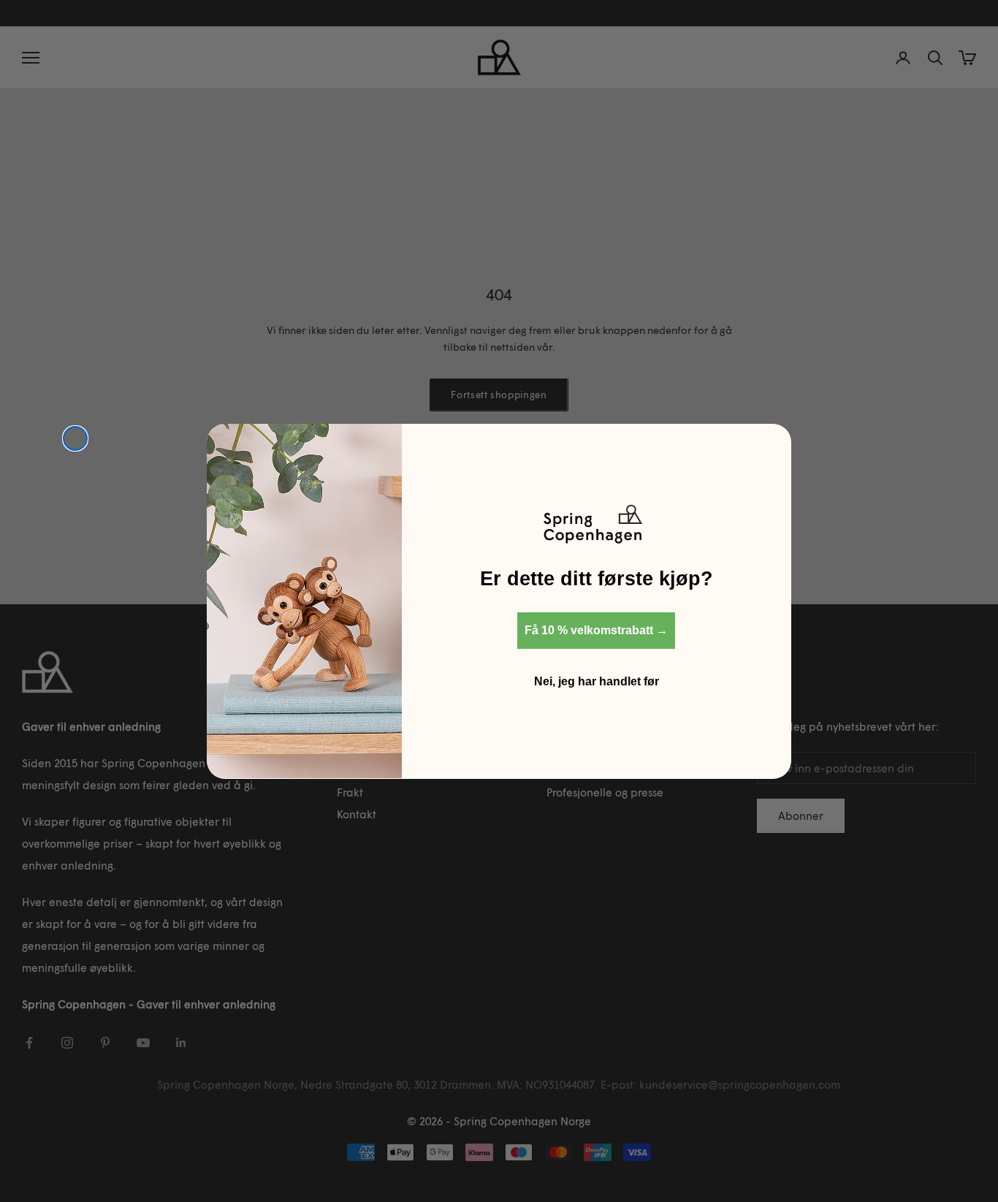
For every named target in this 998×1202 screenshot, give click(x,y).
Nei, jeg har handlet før (596, 680)
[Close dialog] (75, 438)
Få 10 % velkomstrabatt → (596, 629)
